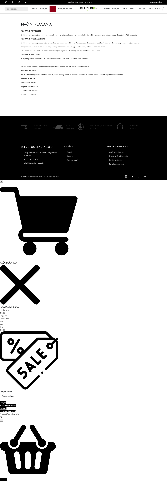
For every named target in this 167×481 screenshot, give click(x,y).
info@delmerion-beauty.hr (35, 163)
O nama (69, 156)
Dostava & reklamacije (118, 156)
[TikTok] (20, 2)
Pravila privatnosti (116, 164)
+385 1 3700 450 (31, 159)
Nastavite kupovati (8, 411)
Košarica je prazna (9, 307)
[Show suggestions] (1, 181)
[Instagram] (7, 2)
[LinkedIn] (26, 2)
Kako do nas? (72, 160)
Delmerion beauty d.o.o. (36, 177)
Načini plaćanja (115, 160)
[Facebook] (13, 2)
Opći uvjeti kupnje (116, 152)
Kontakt (69, 152)
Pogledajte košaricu (8, 405)
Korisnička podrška (156, 2)
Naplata (3, 408)
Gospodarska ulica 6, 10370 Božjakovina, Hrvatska (40, 154)
